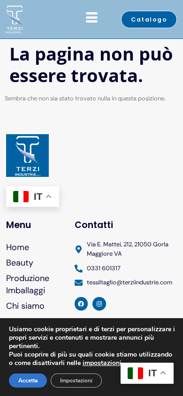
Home (17, 247)
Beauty (19, 262)
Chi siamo (25, 306)
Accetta (28, 380)
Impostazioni (76, 380)
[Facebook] (81, 304)
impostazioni (102, 363)
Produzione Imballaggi (27, 284)
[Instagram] (99, 304)
